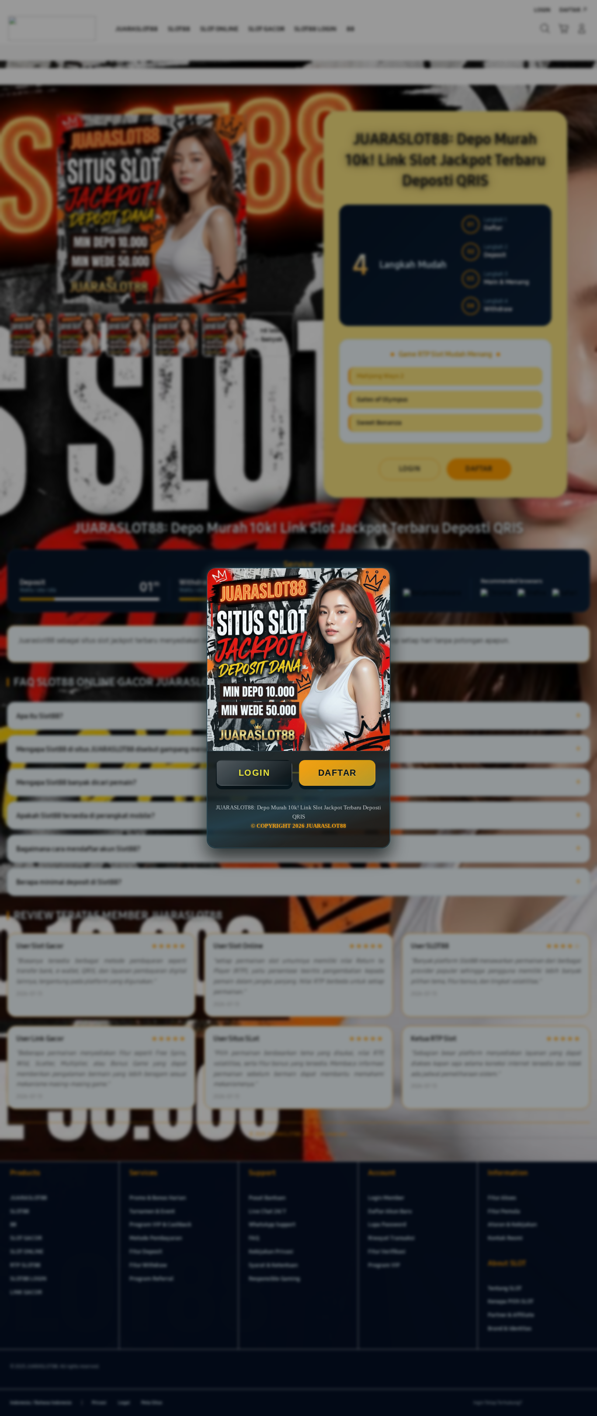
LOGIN (254, 772)
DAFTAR (337, 772)
